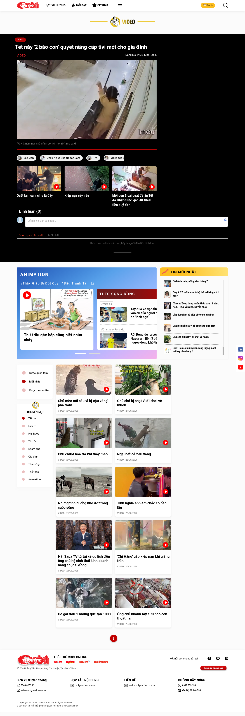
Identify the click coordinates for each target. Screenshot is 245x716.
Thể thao (33, 472)
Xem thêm (114, 639)
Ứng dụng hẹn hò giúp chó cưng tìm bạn (193, 314)
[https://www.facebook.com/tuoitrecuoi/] (209, 658)
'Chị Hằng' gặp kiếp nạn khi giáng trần (143, 558)
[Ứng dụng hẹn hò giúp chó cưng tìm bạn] (167, 316)
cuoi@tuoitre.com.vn (85, 685)
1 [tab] (80, 353)
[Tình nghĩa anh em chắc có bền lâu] (143, 482)
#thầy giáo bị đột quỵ (39, 283)
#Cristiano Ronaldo (112, 329)
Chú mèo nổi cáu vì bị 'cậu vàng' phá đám (194, 325)
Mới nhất (34, 381)
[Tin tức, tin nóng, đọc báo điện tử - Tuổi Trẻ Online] (58, 661)
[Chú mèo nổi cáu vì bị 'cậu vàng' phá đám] (167, 328)
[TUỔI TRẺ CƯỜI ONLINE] (33, 661)
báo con (28, 158)
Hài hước (33, 433)
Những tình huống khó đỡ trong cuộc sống (83, 505)
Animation (34, 479)
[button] (119, 6)
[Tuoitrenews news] (101, 661)
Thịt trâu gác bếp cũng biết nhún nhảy (53, 337)
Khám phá (34, 449)
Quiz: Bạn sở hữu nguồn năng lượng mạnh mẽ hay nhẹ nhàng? (194, 349)
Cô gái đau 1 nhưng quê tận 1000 (84, 614)
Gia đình (33, 456)
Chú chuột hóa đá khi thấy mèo (83, 454)
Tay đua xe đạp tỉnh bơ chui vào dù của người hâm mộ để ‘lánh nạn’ (150, 313)
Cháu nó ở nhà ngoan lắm (63, 158)
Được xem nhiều (39, 390)
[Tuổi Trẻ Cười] (226, 658)
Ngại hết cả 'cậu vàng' (134, 454)
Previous (16, 319)
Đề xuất (102, 5)
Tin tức (32, 441)
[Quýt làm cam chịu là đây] (39, 178)
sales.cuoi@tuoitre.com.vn (33, 690)
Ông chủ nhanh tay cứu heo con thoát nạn (142, 616)
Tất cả (32, 418)
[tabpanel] (56, 319)
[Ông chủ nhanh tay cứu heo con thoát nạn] (143, 593)
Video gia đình (119, 158)
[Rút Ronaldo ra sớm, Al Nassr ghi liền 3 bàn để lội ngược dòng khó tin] (113, 340)
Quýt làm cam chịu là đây (35, 195)
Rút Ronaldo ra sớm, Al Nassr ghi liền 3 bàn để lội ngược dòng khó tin (149, 338)
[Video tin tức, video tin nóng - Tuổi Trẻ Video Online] (86, 661)
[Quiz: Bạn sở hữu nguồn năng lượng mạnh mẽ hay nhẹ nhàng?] (167, 350)
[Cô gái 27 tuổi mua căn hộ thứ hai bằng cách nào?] (167, 294)
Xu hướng (58, 5)
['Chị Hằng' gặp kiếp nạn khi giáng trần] (143, 535)
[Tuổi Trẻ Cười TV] (218, 658)
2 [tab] (94, 353)
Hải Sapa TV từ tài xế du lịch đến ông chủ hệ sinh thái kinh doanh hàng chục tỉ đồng (84, 560)
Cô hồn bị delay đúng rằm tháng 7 (190, 281)
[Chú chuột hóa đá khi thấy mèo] (84, 433)
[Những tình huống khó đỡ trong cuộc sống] (84, 482)
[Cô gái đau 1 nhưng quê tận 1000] (84, 593)
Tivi (95, 158)
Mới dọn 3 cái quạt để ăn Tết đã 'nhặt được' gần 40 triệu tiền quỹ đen (132, 200)
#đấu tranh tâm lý (78, 283)
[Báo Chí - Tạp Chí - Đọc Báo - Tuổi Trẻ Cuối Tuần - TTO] (72, 661)
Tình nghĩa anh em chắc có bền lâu (141, 505)
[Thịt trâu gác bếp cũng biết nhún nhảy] (56, 309)
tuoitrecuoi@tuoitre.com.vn (141, 685)
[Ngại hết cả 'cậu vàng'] (143, 433)
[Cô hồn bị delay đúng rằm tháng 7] (167, 283)
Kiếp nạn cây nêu (77, 195)
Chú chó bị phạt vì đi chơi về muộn (191, 337)
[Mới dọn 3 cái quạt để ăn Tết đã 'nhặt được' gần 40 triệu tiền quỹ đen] (134, 178)
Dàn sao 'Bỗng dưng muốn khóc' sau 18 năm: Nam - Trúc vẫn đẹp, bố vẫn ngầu (196, 305)
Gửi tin (210, 5)
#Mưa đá (106, 303)
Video (20, 39)
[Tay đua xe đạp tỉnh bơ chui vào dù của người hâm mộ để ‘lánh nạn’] (113, 314)
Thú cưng (33, 464)
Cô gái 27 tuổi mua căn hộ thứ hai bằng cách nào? (196, 294)
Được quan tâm (38, 373)
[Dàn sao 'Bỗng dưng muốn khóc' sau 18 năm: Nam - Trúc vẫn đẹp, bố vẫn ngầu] (167, 305)
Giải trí (32, 426)
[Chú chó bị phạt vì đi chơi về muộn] (167, 339)
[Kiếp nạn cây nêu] (87, 178)
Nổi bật (81, 5)
